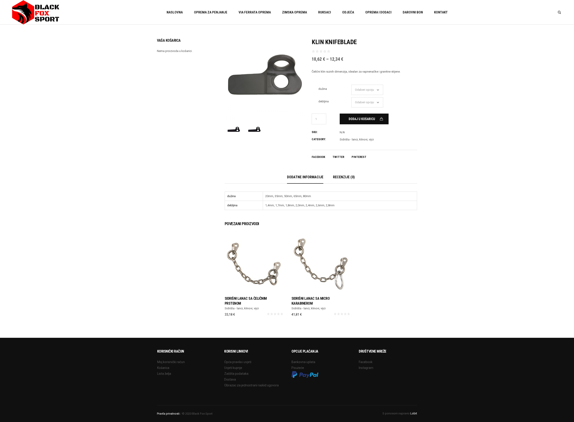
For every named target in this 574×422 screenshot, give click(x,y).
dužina (322, 88)
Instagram (366, 368)
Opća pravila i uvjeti (237, 362)
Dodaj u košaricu (362, 119)
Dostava (230, 379)
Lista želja (164, 373)
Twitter (338, 157)
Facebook (318, 157)
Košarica (163, 368)
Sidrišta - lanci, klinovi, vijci (357, 139)
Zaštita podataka (236, 373)
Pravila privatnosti (168, 413)
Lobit (413, 413)
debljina (323, 101)
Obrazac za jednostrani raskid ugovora (251, 385)
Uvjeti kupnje (233, 368)
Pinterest (359, 157)
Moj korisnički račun (171, 362)
